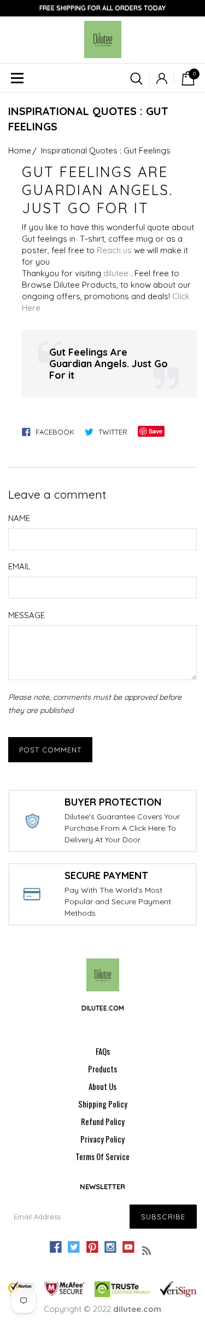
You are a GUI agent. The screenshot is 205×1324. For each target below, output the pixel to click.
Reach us (114, 250)
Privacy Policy (102, 1139)
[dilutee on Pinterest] (91, 1247)
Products (102, 1069)
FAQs (103, 1051)
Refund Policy (103, 1121)
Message (26, 615)
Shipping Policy (102, 1104)
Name (19, 518)
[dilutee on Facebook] (55, 1247)
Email (19, 566)
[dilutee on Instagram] (110, 1247)
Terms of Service (102, 1156)
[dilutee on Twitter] (73, 1247)
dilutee (115, 273)
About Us (102, 1086)
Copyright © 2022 (102, 1309)
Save (155, 431)
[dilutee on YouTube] (128, 1247)
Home (19, 150)
